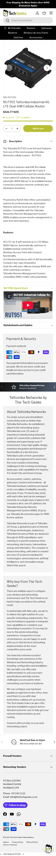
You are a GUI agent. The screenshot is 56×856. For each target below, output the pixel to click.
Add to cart (38, 128)
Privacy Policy (17, 842)
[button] (44, 12)
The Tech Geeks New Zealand (22, 837)
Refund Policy (32, 842)
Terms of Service (10, 845)
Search (6, 842)
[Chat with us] (48, 848)
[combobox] (28, 20)
